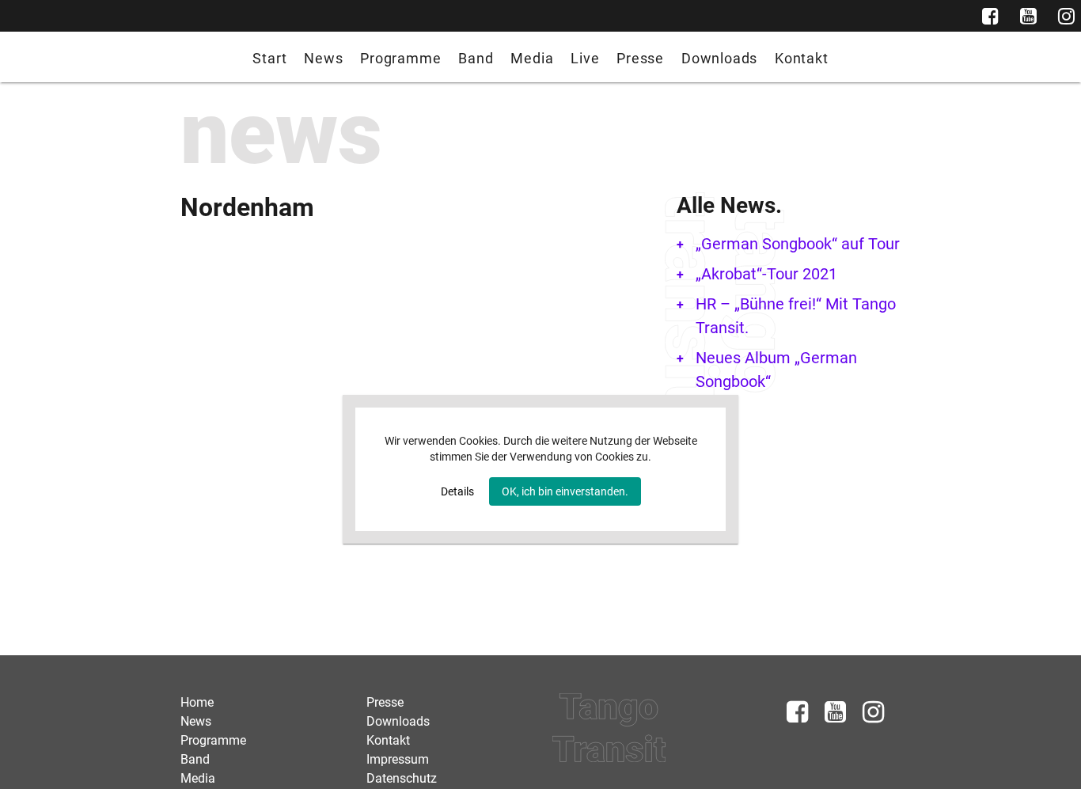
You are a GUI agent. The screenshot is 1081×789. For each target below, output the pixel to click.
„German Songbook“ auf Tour (798, 243)
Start (269, 58)
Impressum (397, 759)
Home (197, 702)
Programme (400, 58)
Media (531, 58)
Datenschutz (401, 778)
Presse (640, 58)
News (323, 58)
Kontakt (802, 58)
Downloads (719, 58)
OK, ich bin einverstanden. (565, 491)
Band (475, 58)
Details (457, 491)
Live (585, 58)
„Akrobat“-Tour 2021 (766, 273)
